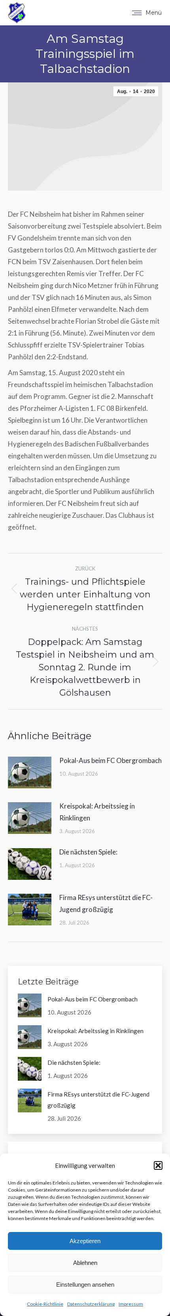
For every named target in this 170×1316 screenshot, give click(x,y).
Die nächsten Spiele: (88, 852)
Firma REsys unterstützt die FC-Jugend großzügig (106, 903)
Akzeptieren (85, 1241)
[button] (158, 1165)
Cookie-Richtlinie (45, 1304)
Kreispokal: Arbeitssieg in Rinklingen (97, 812)
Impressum (131, 1304)
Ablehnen (85, 1262)
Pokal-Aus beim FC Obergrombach (110, 760)
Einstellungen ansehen (85, 1284)
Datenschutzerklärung (91, 1304)
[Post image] (29, 772)
